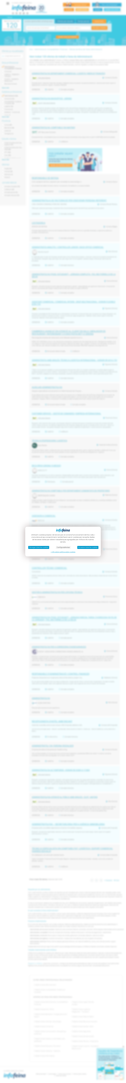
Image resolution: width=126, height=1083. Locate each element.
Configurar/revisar (63, 547)
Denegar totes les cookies (38, 547)
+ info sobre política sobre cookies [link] (63, 552)
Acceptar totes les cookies (87, 547)
